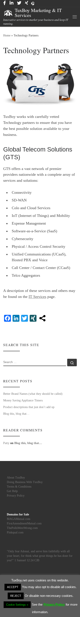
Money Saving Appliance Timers (23, 400)
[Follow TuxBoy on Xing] (26, 3)
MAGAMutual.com (18, 519)
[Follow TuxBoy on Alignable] (33, 3)
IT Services (37, 296)
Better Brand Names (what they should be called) (33, 393)
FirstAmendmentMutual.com (24, 523)
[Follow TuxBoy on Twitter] (19, 3)
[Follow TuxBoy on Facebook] (4, 3)
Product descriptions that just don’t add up (28, 407)
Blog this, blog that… (16, 413)
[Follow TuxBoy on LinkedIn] (11, 3)
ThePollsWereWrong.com (22, 528)
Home (6, 35)
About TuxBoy (16, 477)
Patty (6, 443)
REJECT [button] (15, 595)
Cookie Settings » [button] (17, 604)
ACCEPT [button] (12, 587)
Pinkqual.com (15, 532)
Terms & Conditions (19, 486)
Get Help (12, 491)
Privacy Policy (16, 495)
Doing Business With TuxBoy (25, 482)
